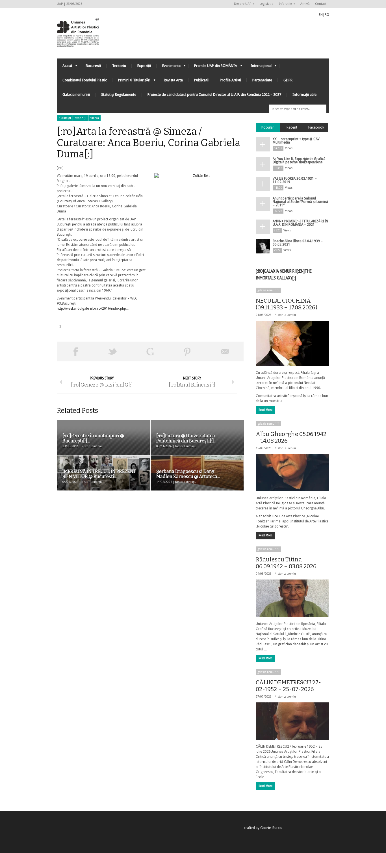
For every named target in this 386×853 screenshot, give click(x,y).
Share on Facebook (75, 351)
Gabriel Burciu (271, 828)
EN (321, 15)
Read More (265, 409)
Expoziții (144, 66)
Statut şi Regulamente (118, 94)
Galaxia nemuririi (76, 94)
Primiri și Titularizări (131, 81)
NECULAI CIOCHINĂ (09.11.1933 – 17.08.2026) (286, 304)
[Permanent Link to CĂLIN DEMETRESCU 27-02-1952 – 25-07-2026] (292, 721)
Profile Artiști (230, 80)
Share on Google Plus (150, 351)
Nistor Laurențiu (285, 314)
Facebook (316, 127)
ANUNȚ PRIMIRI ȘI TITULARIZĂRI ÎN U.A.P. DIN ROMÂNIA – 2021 (300, 223)
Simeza (94, 118)
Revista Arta (173, 80)
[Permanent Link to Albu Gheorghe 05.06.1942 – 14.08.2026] (292, 472)
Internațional (258, 67)
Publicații (201, 80)
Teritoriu (119, 66)
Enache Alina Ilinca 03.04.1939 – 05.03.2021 (298, 242)
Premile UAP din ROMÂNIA (212, 67)
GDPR (287, 80)
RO (327, 15)
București (93, 66)
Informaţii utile (304, 94)
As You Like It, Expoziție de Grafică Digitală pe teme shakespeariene (299, 160)
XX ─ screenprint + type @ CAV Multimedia (296, 140)
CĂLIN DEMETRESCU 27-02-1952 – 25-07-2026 (288, 686)
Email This (225, 351)
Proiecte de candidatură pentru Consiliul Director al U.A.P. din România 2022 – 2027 (214, 94)
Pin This (187, 351)
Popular (267, 127)
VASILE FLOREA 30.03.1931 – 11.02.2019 (295, 180)
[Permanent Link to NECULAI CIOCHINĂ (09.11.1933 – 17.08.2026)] (292, 343)
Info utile (284, 4)
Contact (320, 4)
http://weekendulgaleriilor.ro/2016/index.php (91, 309)
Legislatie (266, 4)
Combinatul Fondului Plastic (84, 80)
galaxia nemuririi (268, 290)
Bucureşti (64, 118)
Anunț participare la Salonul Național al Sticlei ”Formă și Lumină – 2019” (300, 201)
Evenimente (169, 67)
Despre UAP (241, 4)
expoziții (80, 118)
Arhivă (304, 4)
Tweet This (112, 351)
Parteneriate (262, 80)
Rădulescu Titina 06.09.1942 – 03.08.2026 (286, 563)
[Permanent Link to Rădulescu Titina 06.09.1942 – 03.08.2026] (292, 598)
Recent (292, 127)
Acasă (64, 67)
